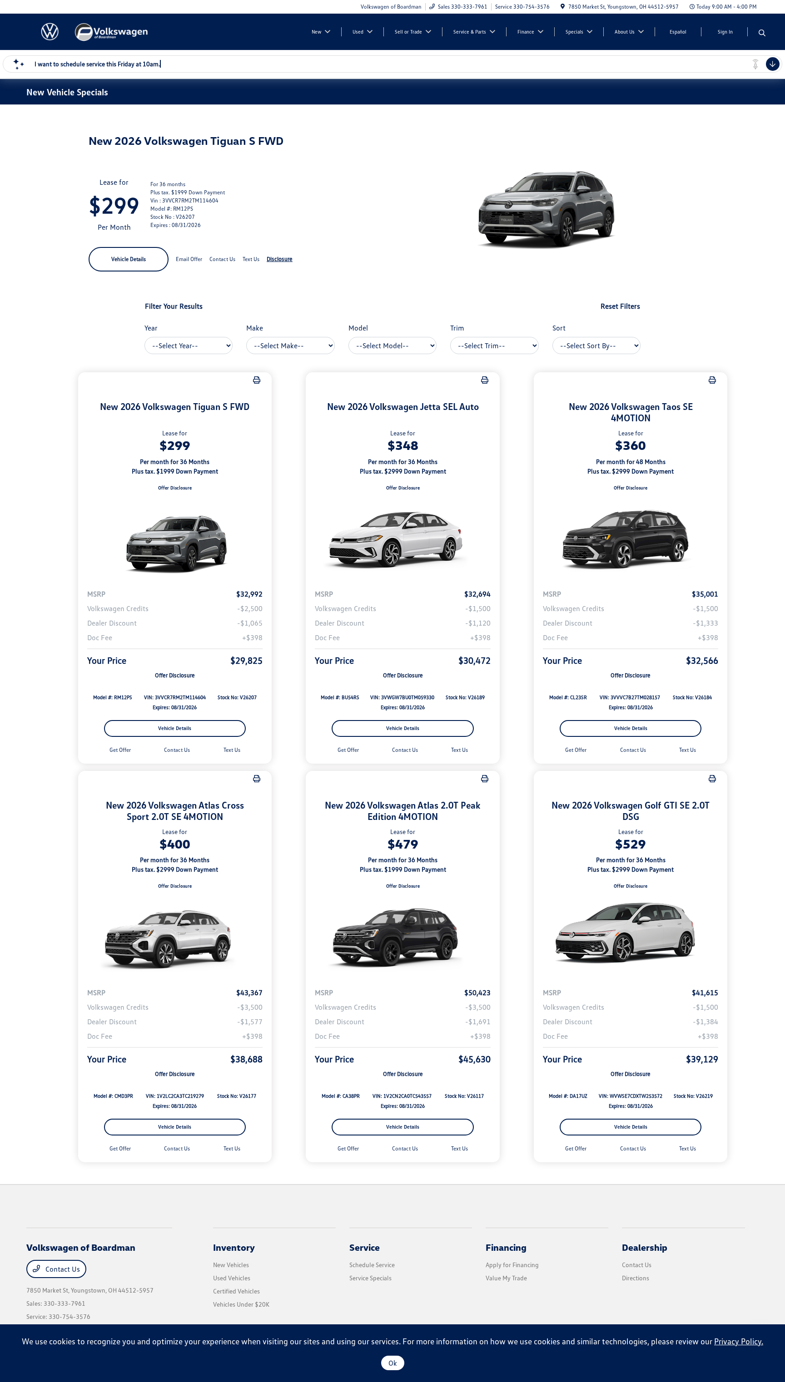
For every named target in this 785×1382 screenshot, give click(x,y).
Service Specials (370, 1278)
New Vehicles (231, 1264)
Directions (635, 1278)
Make (254, 327)
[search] (762, 33)
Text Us (232, 749)
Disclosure (280, 258)
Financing (506, 1247)
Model (358, 327)
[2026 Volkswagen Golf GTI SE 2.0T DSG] (630, 935)
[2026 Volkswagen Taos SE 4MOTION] (630, 537)
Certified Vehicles (236, 1291)
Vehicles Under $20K (241, 1304)
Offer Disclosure (175, 487)
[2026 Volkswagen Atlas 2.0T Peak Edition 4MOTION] (402, 935)
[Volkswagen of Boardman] (104, 30)
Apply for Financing (512, 1264)
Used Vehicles (231, 1278)
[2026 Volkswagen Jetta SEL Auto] (402, 537)
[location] (563, 6)
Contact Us (62, 1268)
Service (364, 1247)
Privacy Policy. (738, 1341)
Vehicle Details (128, 259)
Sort (559, 327)
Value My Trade (506, 1278)
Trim (457, 327)
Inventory (234, 1247)
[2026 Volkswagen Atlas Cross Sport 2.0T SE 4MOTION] (175, 935)
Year (151, 327)
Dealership (644, 1247)
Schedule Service (372, 1264)
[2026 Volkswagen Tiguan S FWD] (175, 537)
